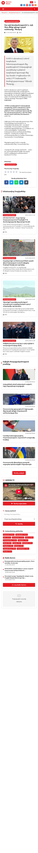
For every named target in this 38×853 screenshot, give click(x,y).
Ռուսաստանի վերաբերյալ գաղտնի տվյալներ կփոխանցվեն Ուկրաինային (17, 463)
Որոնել (20, 524)
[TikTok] (33, 5)
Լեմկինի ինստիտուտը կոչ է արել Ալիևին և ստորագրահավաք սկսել (18, 344)
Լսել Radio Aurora (20, 585)
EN (35, 2)
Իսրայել (17, 543)
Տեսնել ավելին (19, 473)
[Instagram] (35, 5)
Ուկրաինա (23, 540)
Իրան (29, 537)
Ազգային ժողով (9, 548)
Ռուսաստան (18, 537)
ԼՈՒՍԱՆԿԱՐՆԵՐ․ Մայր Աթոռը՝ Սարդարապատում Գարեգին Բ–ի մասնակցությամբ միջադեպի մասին (16, 220)
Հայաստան (9, 534)
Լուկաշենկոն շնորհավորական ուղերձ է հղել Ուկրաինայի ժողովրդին (17, 385)
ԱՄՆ (7, 537)
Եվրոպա (19, 546)
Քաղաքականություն (14, 12)
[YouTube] (27, 5)
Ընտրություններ (10, 540)
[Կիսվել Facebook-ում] (6, 182)
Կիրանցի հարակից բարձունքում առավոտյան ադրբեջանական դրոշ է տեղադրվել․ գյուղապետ (17, 304)
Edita (20, 32)
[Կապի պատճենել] (26, 182)
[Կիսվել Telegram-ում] (21, 182)
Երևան (7, 543)
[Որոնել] (35, 9)
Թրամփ (7, 551)
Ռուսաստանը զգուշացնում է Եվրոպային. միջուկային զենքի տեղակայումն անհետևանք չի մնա (18, 411)
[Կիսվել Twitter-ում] (11, 182)
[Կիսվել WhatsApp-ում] (16, 182)
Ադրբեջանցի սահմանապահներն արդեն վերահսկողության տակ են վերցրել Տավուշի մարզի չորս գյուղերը (18, 263)
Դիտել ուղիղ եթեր (20, 503)
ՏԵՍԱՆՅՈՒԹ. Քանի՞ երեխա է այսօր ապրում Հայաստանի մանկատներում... (19, 569)
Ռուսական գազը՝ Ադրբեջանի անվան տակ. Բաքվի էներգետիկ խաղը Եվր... (19, 577)
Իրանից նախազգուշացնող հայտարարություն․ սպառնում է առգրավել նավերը (19, 438)
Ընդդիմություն (23, 548)
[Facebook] (21, 5)
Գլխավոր (3, 12)
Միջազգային (21, 534)
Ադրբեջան (27, 543)
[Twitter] (24, 5)
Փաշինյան (8, 546)
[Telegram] (30, 5)
